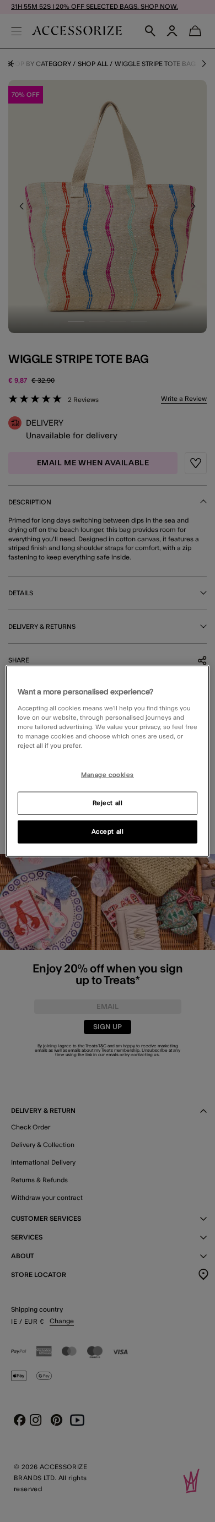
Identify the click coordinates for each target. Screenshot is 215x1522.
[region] (108, 761)
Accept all (108, 831)
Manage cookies (107, 775)
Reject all (108, 803)
